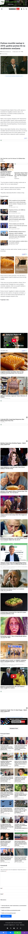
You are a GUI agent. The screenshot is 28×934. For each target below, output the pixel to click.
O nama (17, 924)
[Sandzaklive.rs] (14, 9)
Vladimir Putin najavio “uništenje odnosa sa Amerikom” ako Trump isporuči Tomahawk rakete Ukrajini (17, 217)
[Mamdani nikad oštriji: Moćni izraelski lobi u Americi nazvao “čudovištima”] (6, 836)
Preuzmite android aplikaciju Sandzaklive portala (14, 717)
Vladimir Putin (14, 728)
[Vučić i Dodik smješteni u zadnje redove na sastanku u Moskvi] (4, 242)
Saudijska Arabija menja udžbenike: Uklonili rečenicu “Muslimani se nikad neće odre (6, 763)
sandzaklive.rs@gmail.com (9, 924)
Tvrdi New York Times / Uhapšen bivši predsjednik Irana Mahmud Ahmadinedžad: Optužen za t (21, 827)
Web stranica (3, 899)
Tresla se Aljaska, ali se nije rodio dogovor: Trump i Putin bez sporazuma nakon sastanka (18, 225)
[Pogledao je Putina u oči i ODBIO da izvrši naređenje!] (4, 211)
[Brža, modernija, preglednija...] (14, 721)
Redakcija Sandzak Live (6, 51)
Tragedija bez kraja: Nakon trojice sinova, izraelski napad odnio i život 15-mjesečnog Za (21, 779)
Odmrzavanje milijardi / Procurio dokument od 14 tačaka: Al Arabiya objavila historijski (21, 843)
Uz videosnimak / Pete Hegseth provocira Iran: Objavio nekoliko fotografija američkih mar (6, 826)
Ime (1, 888)
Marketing (22, 924)
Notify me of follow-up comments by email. (11, 910)
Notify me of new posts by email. (9, 913)
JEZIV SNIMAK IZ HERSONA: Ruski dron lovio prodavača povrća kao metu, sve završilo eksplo (6, 779)
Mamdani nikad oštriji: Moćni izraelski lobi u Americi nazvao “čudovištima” (5, 843)
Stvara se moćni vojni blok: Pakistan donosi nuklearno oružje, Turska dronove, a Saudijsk (21, 763)
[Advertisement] (14, 26)
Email (2, 894)
